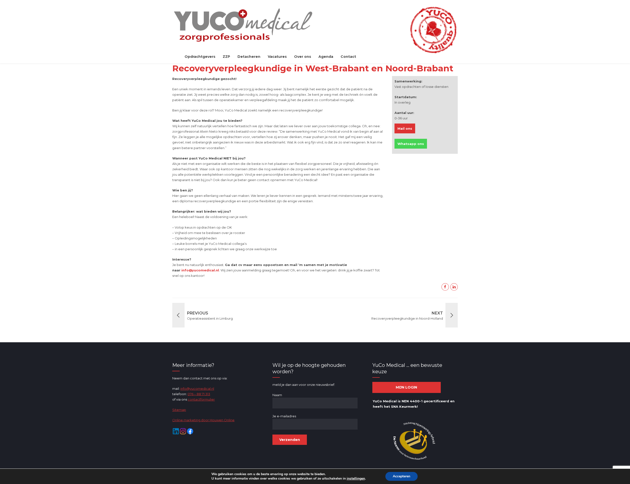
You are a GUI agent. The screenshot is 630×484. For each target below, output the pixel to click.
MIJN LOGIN (406, 387)
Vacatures (277, 56)
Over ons (302, 56)
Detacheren (248, 56)
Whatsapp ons (410, 144)
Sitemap (179, 410)
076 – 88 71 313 (199, 394)
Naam (277, 395)
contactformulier (201, 399)
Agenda (325, 56)
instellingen (356, 478)
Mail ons (404, 128)
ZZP (226, 56)
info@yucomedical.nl (197, 388)
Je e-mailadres (284, 416)
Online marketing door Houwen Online (203, 420)
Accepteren (401, 476)
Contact (348, 56)
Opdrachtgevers (200, 56)
